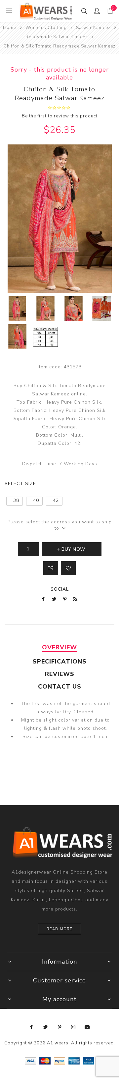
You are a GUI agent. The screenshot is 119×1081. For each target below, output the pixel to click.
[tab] (59, 647)
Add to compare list (50, 568)
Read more (59, 929)
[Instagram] (73, 1027)
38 (16, 500)
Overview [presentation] (59, 647)
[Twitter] (45, 1027)
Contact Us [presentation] (59, 687)
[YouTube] (87, 1027)
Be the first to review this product (60, 116)
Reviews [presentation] (59, 674)
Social (60, 589)
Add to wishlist (68, 568)
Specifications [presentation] (60, 661)
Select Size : (22, 483)
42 (56, 500)
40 (36, 500)
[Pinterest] (59, 1027)
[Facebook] (31, 1027)
